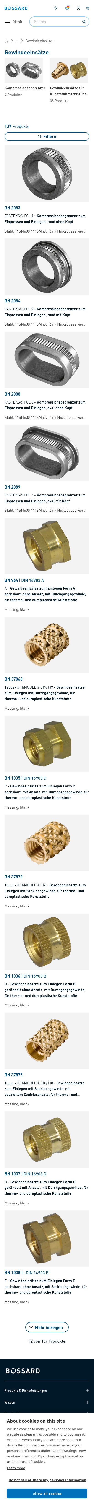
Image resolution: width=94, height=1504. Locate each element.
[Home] (6, 41)
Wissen (10, 1402)
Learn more (16, 1468)
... (17, 40)
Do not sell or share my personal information (45, 1480)
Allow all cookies (47, 1493)
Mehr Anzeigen (49, 1327)
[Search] (84, 21)
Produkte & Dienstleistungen (26, 1390)
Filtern (49, 136)
